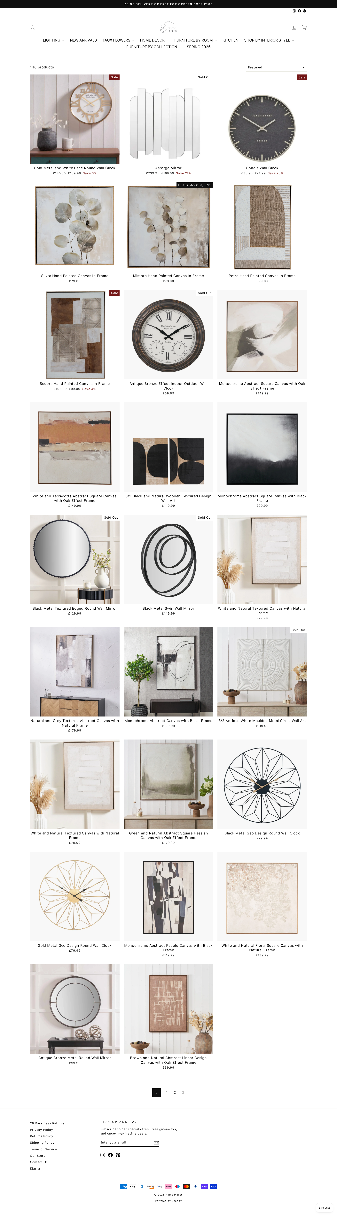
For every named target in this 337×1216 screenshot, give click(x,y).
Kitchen (230, 40)
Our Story (37, 1156)
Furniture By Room (194, 40)
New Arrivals (83, 40)
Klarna (35, 1168)
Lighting (52, 40)
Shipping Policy (42, 1142)
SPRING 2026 (199, 47)
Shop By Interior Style (267, 40)
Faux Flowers (117, 40)
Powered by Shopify (168, 1200)
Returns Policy (41, 1136)
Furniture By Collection (152, 47)
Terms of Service (43, 1149)
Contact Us (39, 1162)
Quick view (74, 159)
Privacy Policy (41, 1130)
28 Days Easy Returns (47, 1123)
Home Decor (153, 40)
